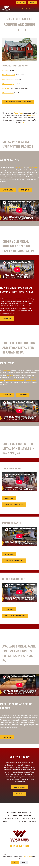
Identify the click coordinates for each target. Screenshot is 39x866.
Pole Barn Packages (15, 815)
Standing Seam (31, 380)
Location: (5, 70)
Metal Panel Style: (8, 84)
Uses (30, 813)
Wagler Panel (33, 167)
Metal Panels (11, 813)
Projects (27, 815)
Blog (5, 821)
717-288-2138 (26, 8)
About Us (12, 821)
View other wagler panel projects (18, 102)
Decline (24, 862)
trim (23, 122)
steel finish (31, 115)
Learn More (7, 319)
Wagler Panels (18, 113)
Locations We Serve (28, 818)
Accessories (22, 813)
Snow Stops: (6, 88)
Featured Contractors (11, 818)
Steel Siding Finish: (8, 79)
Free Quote (32, 2)
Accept (15, 862)
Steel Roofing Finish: (8, 75)
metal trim (9, 375)
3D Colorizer (20, 2)
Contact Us (22, 821)
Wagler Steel (6, 370)
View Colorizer (19, 787)
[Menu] (34, 8)
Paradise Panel (10, 380)
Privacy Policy (28, 856)
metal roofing (19, 167)
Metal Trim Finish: (8, 93)
